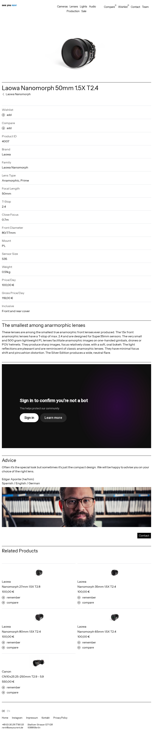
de (3, 711)
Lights (83, 6)
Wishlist (123, 7)
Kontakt (46, 717)
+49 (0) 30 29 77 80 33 (13, 724)
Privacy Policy (60, 717)
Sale (83, 11)
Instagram (17, 717)
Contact (135, 7)
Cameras (62, 6)
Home (5, 717)
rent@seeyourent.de (12, 727)
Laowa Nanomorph (15, 167)
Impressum (32, 717)
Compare (110, 7)
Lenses (74, 6)
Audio (92, 6)
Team (145, 7)
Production (73, 11)
